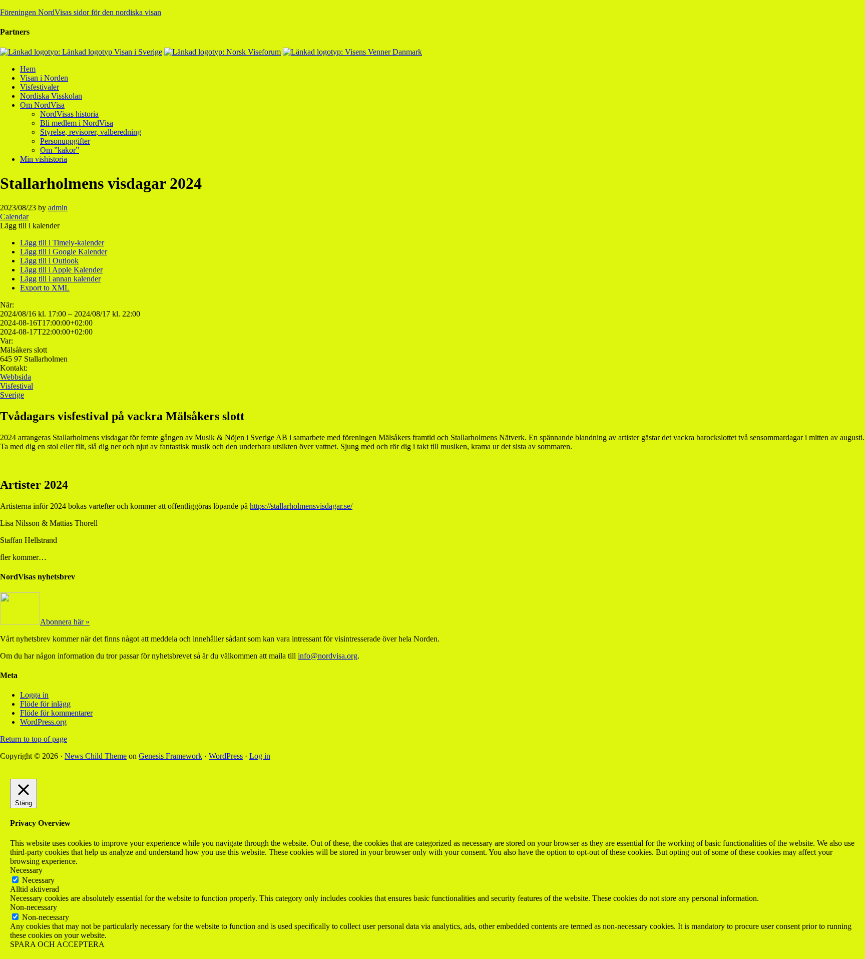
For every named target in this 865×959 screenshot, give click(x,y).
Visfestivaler (39, 87)
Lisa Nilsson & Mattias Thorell (49, 523)
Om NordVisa (42, 105)
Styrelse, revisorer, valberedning (90, 132)
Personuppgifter (65, 141)
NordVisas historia (69, 114)
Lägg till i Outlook (49, 260)
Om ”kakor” (59, 150)
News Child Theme (96, 756)
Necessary (38, 880)
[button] (30, 225)
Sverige (12, 395)
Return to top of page (33, 739)
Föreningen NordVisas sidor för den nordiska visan (80, 12)
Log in (259, 756)
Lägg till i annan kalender (60, 278)
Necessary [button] (26, 870)
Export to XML (45, 287)
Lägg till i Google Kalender (63, 251)
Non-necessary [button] (33, 907)
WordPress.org (43, 722)
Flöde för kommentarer (56, 713)
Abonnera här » (65, 621)
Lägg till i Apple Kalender (61, 269)
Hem (28, 69)
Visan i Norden (44, 78)
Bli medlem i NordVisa (76, 123)
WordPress (226, 756)
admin (58, 207)
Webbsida (15, 377)
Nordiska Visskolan (51, 96)
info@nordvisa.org (327, 656)
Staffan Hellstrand (28, 540)
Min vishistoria (43, 159)
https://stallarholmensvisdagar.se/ (301, 506)
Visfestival (16, 386)
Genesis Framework (170, 756)
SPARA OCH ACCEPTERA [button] (57, 944)
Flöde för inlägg (45, 704)
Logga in (34, 695)
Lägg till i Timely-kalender (62, 242)
